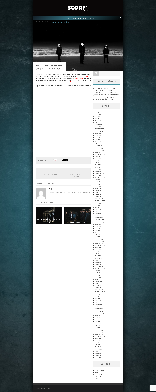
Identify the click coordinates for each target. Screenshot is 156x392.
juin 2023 (97, 183)
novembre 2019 (99, 264)
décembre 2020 (99, 240)
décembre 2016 (99, 331)
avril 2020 (98, 255)
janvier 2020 (98, 261)
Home (68, 18)
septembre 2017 (100, 314)
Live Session (98, 374)
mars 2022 (98, 211)
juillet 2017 (98, 317)
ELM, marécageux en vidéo (77, 222)
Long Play (98, 376)
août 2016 (98, 338)
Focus (97, 372)
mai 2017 (98, 321)
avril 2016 (98, 346)
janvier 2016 (98, 352)
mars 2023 (98, 189)
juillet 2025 (98, 135)
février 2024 (98, 168)
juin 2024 (97, 160)
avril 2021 (98, 232)
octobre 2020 (99, 244)
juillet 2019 (98, 272)
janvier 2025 (98, 147)
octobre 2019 (99, 266)
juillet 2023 (98, 181)
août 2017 (98, 316)
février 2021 (98, 236)
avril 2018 (98, 300)
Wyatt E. (88, 76)
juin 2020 (97, 251)
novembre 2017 (99, 310)
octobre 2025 (99, 132)
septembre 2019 (100, 268)
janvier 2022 (98, 215)
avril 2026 (98, 120)
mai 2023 (98, 185)
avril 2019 (98, 278)
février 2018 (98, 304)
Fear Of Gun (39, 82)
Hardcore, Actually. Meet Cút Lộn (61, 20)
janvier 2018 (98, 306)
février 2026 (98, 124)
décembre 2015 (99, 353)
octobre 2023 (99, 175)
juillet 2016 (98, 340)
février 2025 (98, 145)
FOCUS (84, 18)
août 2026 (98, 113)
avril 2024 (98, 164)
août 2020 (98, 247)
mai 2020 (98, 253)
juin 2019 (97, 274)
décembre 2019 (99, 262)
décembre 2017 (99, 308)
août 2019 (98, 270)
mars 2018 (98, 302)
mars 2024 (98, 166)
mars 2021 (98, 234)
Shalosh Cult (70, 82)
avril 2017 (98, 323)
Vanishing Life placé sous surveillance (77, 175)
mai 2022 (98, 208)
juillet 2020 (98, 249)
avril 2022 (98, 209)
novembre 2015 (99, 355)
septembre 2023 (100, 177)
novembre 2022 (99, 196)
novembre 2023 (99, 173)
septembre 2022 (100, 200)
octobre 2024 (99, 153)
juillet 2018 (98, 295)
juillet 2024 (98, 158)
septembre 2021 (100, 223)
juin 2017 (97, 319)
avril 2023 (98, 187)
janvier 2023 (98, 192)
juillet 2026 (98, 115)
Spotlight (97, 378)
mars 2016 (98, 348)
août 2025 (98, 134)
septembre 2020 (100, 245)
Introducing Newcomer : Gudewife (105, 88)
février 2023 (98, 190)
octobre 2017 (99, 312)
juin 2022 (97, 206)
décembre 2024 (99, 149)
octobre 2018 (99, 289)
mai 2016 (98, 344)
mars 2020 (98, 257)
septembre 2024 (100, 154)
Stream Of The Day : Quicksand (104, 100)
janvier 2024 (98, 170)
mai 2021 (98, 230)
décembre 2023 (99, 171)
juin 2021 (97, 228)
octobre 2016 (99, 334)
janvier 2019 (98, 283)
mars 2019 (98, 280)
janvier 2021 (98, 238)
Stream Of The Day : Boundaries (104, 90)
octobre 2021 (99, 221)
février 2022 (98, 213)
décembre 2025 (99, 128)
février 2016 (98, 350)
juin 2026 (97, 117)
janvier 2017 (98, 329)
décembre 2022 (99, 194)
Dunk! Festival (79, 78)
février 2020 (98, 259)
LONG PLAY (91, 18)
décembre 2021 (99, 217)
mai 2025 (98, 139)
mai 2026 (98, 118)
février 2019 (98, 281)
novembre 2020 (99, 242)
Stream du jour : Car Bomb (49, 174)
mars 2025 (98, 143)
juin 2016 (97, 342)
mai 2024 (98, 162)
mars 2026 (98, 122)
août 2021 (98, 225)
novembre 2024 (99, 151)
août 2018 (98, 293)
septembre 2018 (100, 291)
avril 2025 (98, 141)
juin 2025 (97, 137)
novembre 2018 (99, 287)
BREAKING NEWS (76, 18)
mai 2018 (98, 298)
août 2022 (98, 202)
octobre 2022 (99, 198)
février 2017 (98, 327)
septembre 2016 (100, 336)
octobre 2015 (99, 357)
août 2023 (98, 179)
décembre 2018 (99, 285)
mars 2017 (98, 325)
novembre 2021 (99, 219)
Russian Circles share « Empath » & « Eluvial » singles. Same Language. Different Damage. (106, 94)
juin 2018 (97, 297)
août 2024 (98, 156)
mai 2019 (98, 276)
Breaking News (58, 69)
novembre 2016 (99, 333)
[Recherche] (120, 18)
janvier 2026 (98, 126)
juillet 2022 (98, 204)
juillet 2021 (98, 226)
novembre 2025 (99, 130)
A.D (38, 69)
